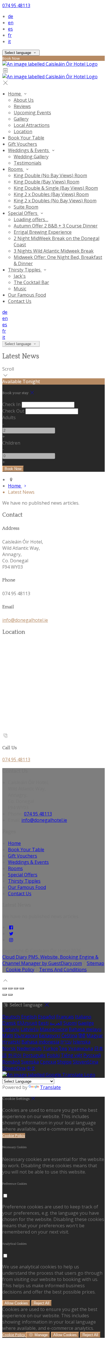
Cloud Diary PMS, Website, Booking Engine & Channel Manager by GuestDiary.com (50, 960)
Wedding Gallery (31, 156)
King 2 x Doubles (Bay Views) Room (51, 194)
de (10, 16)
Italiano (83, 1017)
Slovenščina (85, 1062)
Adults (9, 417)
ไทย (63, 1048)
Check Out (13, 411)
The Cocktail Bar (31, 282)
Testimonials (27, 163)
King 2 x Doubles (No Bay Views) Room (55, 200)
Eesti (43, 1023)
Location (23, 131)
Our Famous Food (27, 295)
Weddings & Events (29, 150)
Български (26, 1035)
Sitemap (95, 963)
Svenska (30, 1062)
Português (34, 1055)
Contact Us (19, 301)
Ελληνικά (27, 1023)
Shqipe (64, 1062)
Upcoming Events (32, 112)
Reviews (22, 106)
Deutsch (11, 1017)
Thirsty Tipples (25, 270)
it (9, 41)
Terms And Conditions (63, 969)
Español (46, 1017)
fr (10, 35)
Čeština (69, 1035)
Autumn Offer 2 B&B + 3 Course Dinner (56, 226)
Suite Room (26, 207)
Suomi (70, 1023)
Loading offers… (31, 219)
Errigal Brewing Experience (43, 232)
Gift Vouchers (22, 144)
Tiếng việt (71, 1055)
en (10, 22)
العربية (56, 1023)
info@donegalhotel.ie (25, 620)
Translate (50, 1087)
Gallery (21, 119)
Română (11, 1062)
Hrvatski (11, 1042)
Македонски (54, 1029)
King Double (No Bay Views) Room (50, 175)
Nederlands (29, 1048)
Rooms (16, 169)
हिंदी (81, 1035)
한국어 (15, 1055)
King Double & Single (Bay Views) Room (56, 188)
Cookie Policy (20, 969)
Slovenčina (13, 1068)
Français (65, 1017)
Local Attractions (32, 125)
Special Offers (23, 213)
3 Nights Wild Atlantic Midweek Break (54, 251)
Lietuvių (10, 1029)
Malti (7, 1035)
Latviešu (30, 1029)
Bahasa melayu (85, 1029)
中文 (31, 1068)
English (29, 1017)
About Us (24, 100)
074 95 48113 (16, 5)
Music (20, 288)
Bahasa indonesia (40, 1042)
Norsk (9, 1048)
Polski (53, 1055)
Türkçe (50, 1048)
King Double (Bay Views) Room (46, 182)
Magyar (94, 1035)
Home (15, 94)
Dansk (9, 1023)
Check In (11, 404)
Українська (80, 1048)
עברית (66, 1042)
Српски (48, 1062)
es (10, 29)
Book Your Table (26, 138)
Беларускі (49, 1035)
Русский (92, 1055)
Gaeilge (86, 1023)
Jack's (20, 276)
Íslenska (81, 1042)
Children (11, 443)
